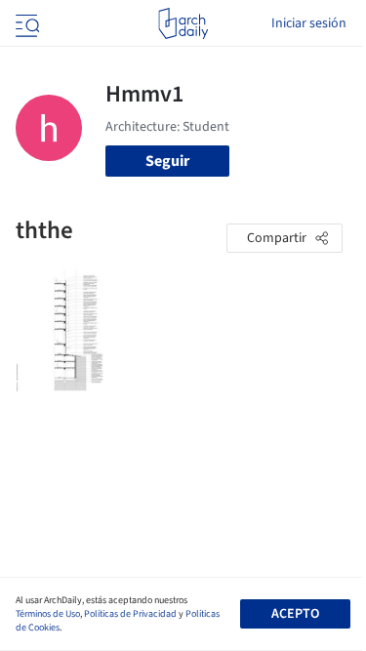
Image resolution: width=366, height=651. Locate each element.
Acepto (295, 614)
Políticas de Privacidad (130, 614)
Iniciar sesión (308, 23)
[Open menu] (25, 23)
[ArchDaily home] (183, 23)
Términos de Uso (48, 614)
